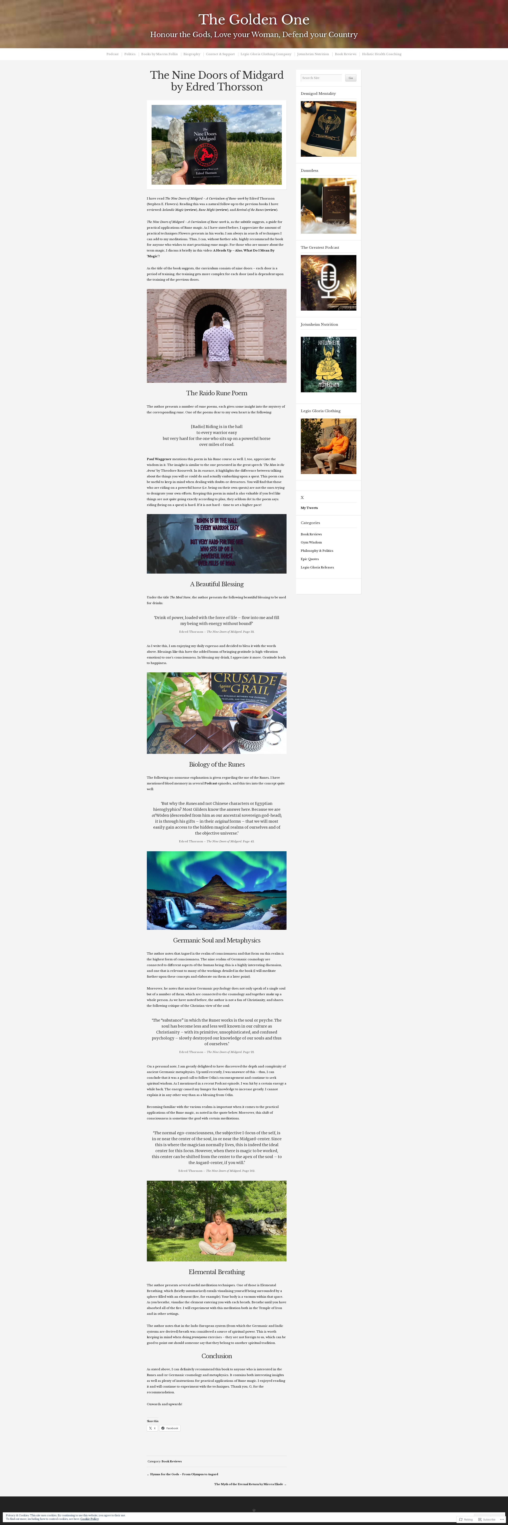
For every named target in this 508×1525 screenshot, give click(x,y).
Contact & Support (220, 54)
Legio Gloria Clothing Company (266, 54)
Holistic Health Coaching (381, 54)
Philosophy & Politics (317, 551)
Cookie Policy (89, 1518)
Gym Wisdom (311, 542)
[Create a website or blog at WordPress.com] (254, 1510)
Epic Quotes (310, 559)
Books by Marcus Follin (159, 54)
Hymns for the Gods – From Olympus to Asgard (184, 1474)
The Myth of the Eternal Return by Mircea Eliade (248, 1484)
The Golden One (254, 20)
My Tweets (309, 508)
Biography (192, 54)
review (190, 210)
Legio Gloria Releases (317, 567)
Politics (130, 54)
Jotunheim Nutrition (313, 54)
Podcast (112, 54)
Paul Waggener (159, 459)
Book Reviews (345, 54)
